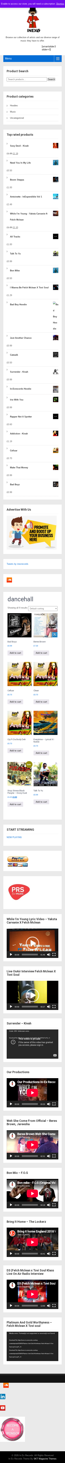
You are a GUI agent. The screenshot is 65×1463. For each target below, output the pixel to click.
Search (51, 79)
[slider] (30, 954)
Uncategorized (17, 118)
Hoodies (14, 105)
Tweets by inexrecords (17, 564)
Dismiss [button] (60, 4)
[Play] (11, 954)
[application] (32, 943)
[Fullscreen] (54, 954)
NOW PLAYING (14, 837)
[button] (32, 943)
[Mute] (48, 954)
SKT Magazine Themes (45, 1458)
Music (13, 111)
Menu (8, 58)
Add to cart (15, 653)
